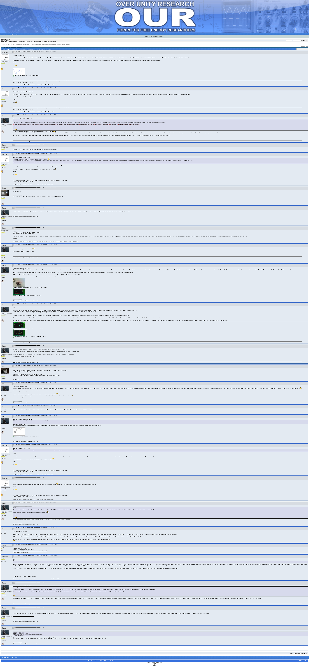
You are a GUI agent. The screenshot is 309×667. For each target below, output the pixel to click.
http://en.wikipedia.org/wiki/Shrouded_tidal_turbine (24, 96)
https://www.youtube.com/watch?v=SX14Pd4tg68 (23, 251)
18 (20, 646)
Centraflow (5, 52)
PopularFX (94, 660)
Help (5, 34)
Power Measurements (36, 44)
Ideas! (103, 660)
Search (8, 34)
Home (1, 34)
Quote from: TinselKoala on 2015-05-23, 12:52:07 (22, 419)
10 (11, 646)
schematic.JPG (17, 436)
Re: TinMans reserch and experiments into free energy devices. (28, 51)
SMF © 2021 (154, 662)
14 (15, 646)
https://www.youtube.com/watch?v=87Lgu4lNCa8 (23, 356)
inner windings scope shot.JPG (20, 336)
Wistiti (4, 545)
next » (307, 46)
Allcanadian (5, 556)
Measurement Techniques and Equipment (20, 44)
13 (14, 646)
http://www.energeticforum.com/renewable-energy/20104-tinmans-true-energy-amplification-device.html (35, 149)
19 (21, 646)
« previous (303, 46)
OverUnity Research (5, 44)
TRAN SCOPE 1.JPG (18, 295)
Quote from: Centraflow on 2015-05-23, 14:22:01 (22, 506)
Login (12, 34)
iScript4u (111, 660)
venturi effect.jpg (17, 75)
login (157, 36)
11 (12, 646)
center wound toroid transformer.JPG (22, 287)
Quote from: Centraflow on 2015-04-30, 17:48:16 (22, 118)
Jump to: (291, 653)
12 (13, 646)
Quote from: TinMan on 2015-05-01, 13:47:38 (21, 157)
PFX (101, 660)
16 (18, 646)
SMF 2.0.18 (149, 662)
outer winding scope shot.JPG (20, 329)
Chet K (4, 145)
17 (19, 646)
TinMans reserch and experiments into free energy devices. (56, 44)
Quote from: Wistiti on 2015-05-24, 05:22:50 (21, 630)
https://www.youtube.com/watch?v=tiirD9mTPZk (23, 616)
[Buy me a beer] (2, 69)
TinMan (4, 208)
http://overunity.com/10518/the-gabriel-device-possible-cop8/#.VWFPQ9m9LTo (30, 550)
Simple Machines (159, 662)
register (161, 36)
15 (17, 646)
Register (16, 34)
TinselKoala (5, 406)
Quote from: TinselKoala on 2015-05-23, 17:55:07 (22, 585)
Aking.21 (5, 188)
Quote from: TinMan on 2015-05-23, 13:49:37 (21, 448)
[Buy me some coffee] (2, 132)
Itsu (4, 366)
